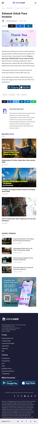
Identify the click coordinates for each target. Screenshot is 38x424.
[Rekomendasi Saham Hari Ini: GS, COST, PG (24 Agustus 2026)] (7, 250)
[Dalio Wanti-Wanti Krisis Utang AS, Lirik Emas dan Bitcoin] (7, 269)
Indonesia (12, 94)
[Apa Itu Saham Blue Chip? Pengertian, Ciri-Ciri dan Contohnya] (19, 206)
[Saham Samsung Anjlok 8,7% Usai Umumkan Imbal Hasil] (7, 260)
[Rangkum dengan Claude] (26, 421)
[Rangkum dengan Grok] (30, 421)
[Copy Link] (12, 26)
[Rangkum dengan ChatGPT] (18, 421)
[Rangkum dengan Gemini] (35, 421)
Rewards (24, 94)
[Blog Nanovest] (18, 3)
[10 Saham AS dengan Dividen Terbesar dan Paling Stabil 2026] (19, 177)
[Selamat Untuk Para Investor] (19, 46)
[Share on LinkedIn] (28, 26)
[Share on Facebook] (20, 26)
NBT (18, 94)
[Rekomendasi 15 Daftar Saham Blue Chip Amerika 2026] (19, 148)
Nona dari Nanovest (12, 21)
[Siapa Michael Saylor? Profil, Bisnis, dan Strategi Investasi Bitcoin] (7, 241)
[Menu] (3, 3)
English (5, 94)
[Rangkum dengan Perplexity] (22, 421)
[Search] (35, 3)
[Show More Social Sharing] (34, 26)
